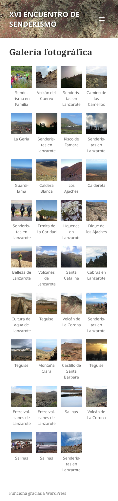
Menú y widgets (102, 25)
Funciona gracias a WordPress (37, 493)
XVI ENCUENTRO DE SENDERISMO (44, 19)
